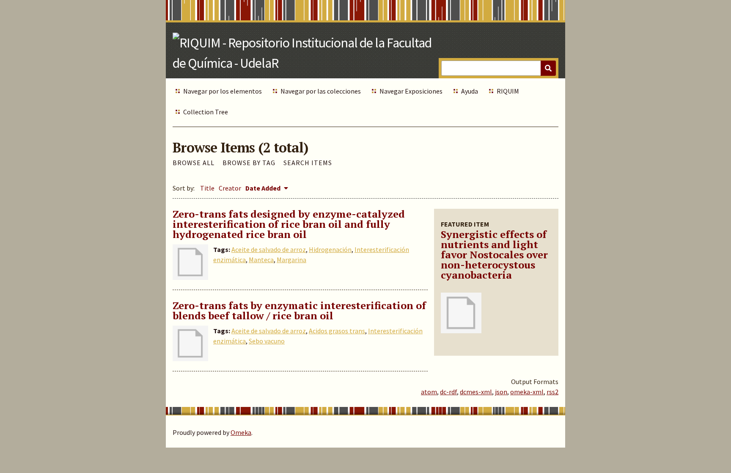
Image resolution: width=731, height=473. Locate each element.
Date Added (263, 188)
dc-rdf (448, 391)
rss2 (552, 391)
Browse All (193, 162)
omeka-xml (527, 391)
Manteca (261, 259)
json (501, 391)
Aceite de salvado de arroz (268, 249)
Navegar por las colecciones (320, 91)
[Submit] (548, 68)
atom (429, 391)
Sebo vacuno (267, 341)
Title (207, 188)
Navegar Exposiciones (410, 91)
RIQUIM (508, 91)
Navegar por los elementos (222, 91)
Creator (230, 188)
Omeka (241, 432)
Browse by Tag (249, 162)
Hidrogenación (330, 249)
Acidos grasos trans (337, 330)
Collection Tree (205, 112)
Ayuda (469, 91)
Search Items (307, 162)
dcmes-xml (476, 391)
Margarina (291, 259)
